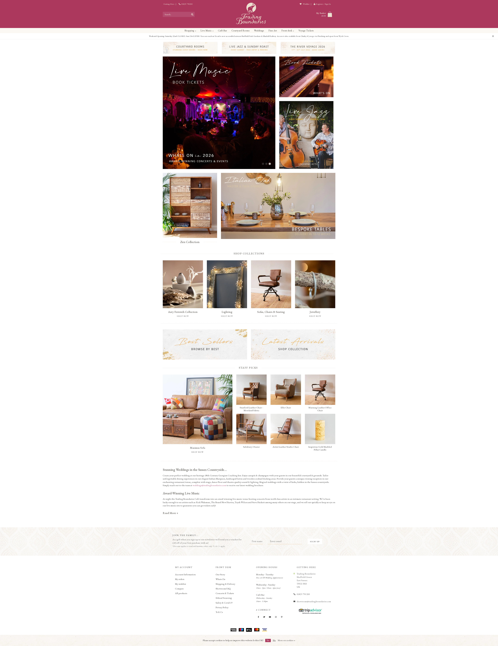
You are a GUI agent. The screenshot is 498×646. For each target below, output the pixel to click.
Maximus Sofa (197, 447)
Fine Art (272, 30)
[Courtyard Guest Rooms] (190, 48)
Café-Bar (222, 30)
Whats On (220, 579)
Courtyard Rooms (240, 30)
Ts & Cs (219, 612)
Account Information (185, 574)
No (274, 640)
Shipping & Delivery (225, 584)
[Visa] (264, 630)
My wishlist (180, 584)
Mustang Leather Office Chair (320, 409)
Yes (268, 640)
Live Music (206, 30)
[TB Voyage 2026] (308, 48)
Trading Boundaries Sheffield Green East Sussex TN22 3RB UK (306, 580)
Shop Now (197, 452)
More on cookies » (286, 640)
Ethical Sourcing (224, 597)
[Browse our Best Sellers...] (205, 344)
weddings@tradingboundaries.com (209, 485)
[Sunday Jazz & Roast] (249, 48)
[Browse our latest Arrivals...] (293, 344)
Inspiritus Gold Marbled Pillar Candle (320, 448)
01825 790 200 (303, 594)
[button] (263, 164)
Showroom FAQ (223, 588)
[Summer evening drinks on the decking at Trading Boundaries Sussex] (219, 113)
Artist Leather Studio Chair (286, 446)
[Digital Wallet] (249, 630)
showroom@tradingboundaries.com (314, 601)
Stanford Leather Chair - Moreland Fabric (251, 409)
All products (181, 593)
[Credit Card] (241, 630)
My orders (179, 579)
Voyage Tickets (306, 30)
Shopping (189, 30)
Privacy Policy (222, 607)
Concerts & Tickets (225, 593)
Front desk (286, 30)
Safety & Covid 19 (224, 602)
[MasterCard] (257, 630)
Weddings (259, 30)
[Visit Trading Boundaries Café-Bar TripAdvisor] (310, 610)
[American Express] (233, 630)
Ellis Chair (286, 407)
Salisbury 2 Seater (251, 446)
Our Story (220, 574)
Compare (179, 588)
